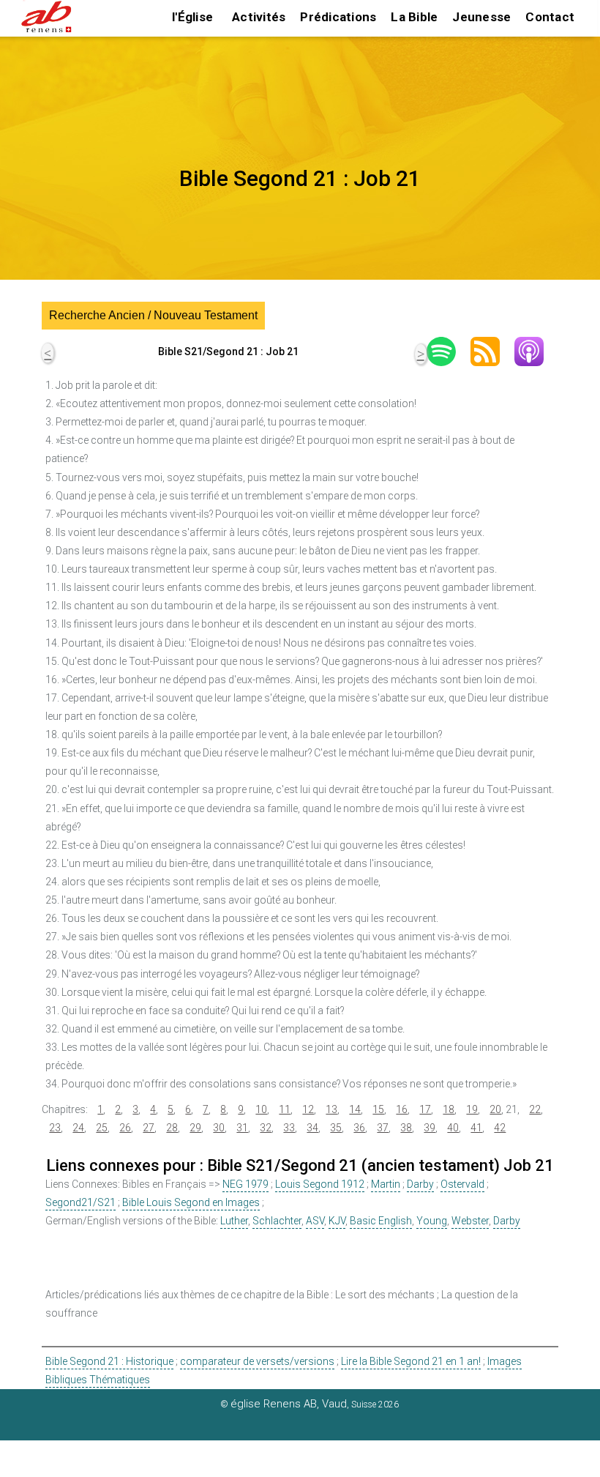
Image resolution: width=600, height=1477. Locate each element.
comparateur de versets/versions (257, 1361)
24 (78, 1128)
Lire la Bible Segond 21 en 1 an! (411, 1361)
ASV (315, 1221)
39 (429, 1128)
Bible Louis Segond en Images (191, 1202)
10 (261, 1109)
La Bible (414, 17)
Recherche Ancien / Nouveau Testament (153, 315)
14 (355, 1109)
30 (219, 1128)
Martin (385, 1184)
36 (359, 1128)
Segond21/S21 (80, 1202)
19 (472, 1109)
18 (448, 1109)
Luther (234, 1221)
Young (431, 1221)
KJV (337, 1221)
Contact (549, 17)
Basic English (381, 1221)
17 (425, 1109)
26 (125, 1128)
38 (406, 1128)
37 (383, 1128)
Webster (470, 1221)
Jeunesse (481, 17)
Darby (420, 1184)
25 (102, 1128)
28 (172, 1128)
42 (500, 1128)
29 (195, 1128)
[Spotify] (448, 351)
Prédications (338, 17)
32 (265, 1128)
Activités (258, 17)
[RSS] (492, 351)
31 (242, 1128)
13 (331, 1109)
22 (535, 1109)
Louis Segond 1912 (319, 1184)
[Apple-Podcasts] (536, 351)
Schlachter (276, 1221)
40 (453, 1128)
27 (148, 1128)
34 (312, 1128)
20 (495, 1109)
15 (378, 1109)
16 (402, 1109)
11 (284, 1109)
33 (289, 1128)
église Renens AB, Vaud (288, 1403)
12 (308, 1109)
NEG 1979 (245, 1184)
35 (336, 1128)
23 (55, 1128)
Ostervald (462, 1184)
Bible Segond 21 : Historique (109, 1361)
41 (476, 1128)
